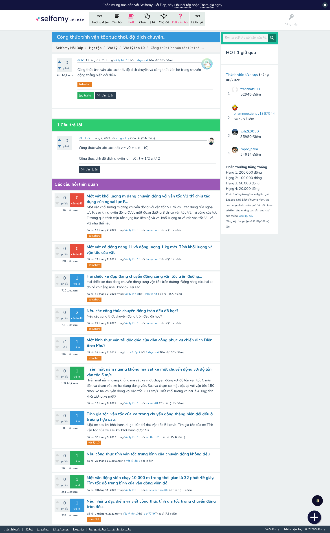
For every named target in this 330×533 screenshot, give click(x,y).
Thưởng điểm (99, 22)
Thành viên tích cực (242, 74)
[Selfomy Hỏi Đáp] (60, 18)
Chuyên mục (60, 529)
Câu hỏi (117, 22)
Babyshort (152, 230)
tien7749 (149, 513)
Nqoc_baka (249, 149)
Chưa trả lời (147, 22)
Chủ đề (164, 22)
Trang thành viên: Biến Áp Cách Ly (110, 529)
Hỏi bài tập (182, 4)
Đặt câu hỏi (180, 22)
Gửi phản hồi (12, 529)
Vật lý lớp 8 (131, 294)
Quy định (42, 529)
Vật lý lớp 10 (121, 60)
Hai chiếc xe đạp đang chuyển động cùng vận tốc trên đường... (144, 276)
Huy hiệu (78, 529)
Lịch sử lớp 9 (132, 352)
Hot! (131, 22)
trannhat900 (250, 89)
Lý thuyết (197, 22)
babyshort (84, 84)
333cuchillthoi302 (156, 490)
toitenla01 (151, 403)
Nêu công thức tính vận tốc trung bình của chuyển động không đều (148, 454)
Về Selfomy (272, 529)
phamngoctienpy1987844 (254, 113)
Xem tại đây (246, 216)
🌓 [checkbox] (317, 500)
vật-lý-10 (93, 442)
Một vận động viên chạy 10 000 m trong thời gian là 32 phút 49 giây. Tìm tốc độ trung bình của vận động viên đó (150, 480)
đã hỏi (81, 60)
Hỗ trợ (29, 529)
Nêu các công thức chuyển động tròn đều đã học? (132, 311)
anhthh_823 (152, 437)
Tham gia (207, 4)
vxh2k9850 (249, 131)
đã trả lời (84, 138)
